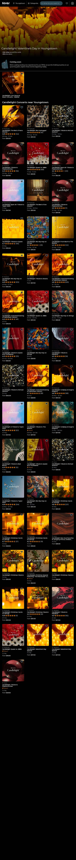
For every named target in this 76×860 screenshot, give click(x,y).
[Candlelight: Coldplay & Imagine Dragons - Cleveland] (63, 413)
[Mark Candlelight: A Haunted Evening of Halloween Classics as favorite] (71, 255)
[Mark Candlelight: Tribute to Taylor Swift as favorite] (22, 478)
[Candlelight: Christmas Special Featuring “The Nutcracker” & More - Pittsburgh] (38, 561)
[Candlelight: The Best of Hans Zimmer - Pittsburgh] (13, 116)
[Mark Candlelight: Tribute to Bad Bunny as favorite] (22, 440)
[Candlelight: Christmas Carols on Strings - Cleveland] (63, 487)
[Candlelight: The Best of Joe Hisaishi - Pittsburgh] (38, 190)
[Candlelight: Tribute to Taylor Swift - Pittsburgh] (13, 487)
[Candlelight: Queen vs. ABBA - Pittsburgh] (38, 301)
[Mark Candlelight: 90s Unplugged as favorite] (46, 107)
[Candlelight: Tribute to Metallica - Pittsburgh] (63, 338)
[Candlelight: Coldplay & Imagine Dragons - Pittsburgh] (63, 376)
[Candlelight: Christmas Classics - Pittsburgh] (13, 561)
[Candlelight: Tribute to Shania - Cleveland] (38, 264)
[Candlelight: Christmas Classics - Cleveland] (38, 598)
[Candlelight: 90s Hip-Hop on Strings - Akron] (38, 338)
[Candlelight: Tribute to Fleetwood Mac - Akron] (13, 670)
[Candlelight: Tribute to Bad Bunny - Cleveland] (13, 450)
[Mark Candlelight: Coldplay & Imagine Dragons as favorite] (71, 366)
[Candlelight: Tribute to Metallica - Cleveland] (63, 598)
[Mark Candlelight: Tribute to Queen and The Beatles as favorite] (22, 329)
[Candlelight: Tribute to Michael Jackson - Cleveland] (63, 116)
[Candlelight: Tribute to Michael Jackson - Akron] (63, 450)
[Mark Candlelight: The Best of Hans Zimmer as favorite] (22, 107)
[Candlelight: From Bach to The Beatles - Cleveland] (63, 227)
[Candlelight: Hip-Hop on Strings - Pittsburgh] (63, 301)
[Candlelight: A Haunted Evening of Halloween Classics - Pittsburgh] (13, 301)
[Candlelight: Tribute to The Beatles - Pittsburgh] (38, 413)
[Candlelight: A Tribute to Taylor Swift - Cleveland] (13, 413)
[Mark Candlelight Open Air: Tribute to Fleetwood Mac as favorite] (71, 144)
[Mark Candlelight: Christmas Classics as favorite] (22, 552)
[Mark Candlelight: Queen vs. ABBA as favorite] (46, 144)
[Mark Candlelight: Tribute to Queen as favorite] (22, 218)
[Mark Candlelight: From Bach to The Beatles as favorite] (71, 218)
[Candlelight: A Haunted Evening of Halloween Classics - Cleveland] (63, 264)
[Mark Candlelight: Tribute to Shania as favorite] (46, 255)
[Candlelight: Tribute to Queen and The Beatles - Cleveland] (13, 338)
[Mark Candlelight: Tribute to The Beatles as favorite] (46, 403)
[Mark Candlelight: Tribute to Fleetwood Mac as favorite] (22, 144)
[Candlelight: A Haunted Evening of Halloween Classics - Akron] (38, 376)
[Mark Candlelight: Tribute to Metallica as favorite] (71, 329)
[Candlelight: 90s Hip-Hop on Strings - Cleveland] (13, 264)
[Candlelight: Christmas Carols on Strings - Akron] (13, 524)
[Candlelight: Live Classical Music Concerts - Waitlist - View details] (13, 83)
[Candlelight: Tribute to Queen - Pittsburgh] (13, 227)
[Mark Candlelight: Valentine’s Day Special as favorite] (46, 626)
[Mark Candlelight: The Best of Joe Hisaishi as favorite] (46, 181)
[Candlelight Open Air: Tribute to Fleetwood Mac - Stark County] (63, 153)
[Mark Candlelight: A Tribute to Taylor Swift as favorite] (22, 403)
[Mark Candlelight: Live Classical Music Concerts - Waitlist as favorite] (22, 74)
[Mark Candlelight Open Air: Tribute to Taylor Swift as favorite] (22, 181)
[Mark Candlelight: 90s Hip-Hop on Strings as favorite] (46, 218)
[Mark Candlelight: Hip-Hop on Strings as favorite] (71, 292)
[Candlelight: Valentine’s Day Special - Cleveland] (63, 635)
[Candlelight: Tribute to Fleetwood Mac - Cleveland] (13, 153)
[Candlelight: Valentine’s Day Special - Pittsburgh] (38, 635)
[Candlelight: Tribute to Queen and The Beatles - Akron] (38, 450)
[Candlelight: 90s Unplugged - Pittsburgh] (38, 116)
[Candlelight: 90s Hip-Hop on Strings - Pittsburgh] (38, 227)
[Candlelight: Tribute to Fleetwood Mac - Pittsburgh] (63, 190)
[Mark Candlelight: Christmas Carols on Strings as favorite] (71, 478)
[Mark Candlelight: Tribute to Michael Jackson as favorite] (71, 107)
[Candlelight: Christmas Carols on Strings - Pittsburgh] (38, 524)
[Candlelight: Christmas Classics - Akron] (63, 561)
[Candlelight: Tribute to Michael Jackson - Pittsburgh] (13, 376)
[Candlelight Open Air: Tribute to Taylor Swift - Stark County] (13, 190)
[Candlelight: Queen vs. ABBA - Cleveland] (38, 153)
